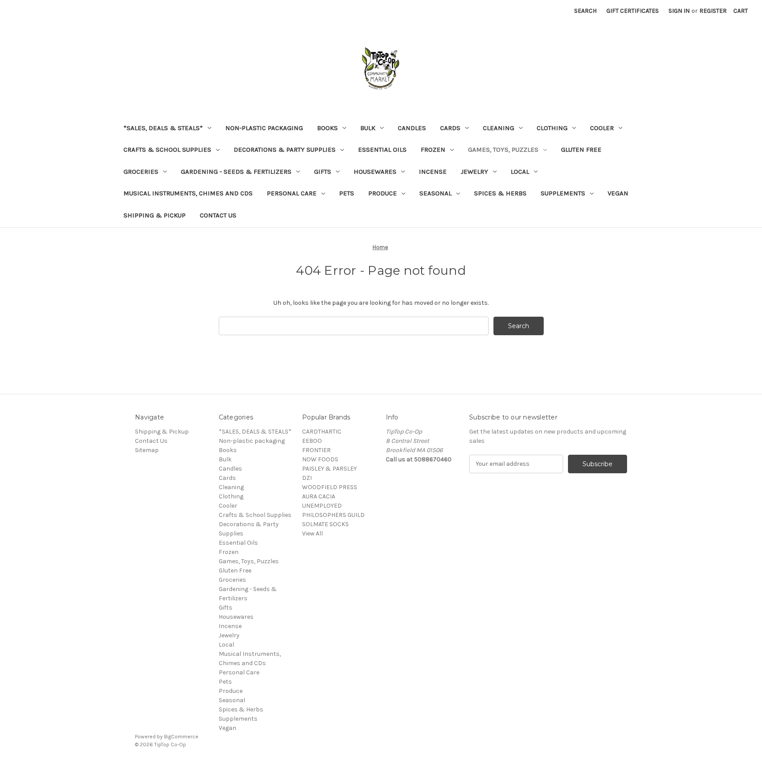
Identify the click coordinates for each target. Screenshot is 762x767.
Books (327, 128)
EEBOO (312, 441)
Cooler (602, 128)
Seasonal (435, 193)
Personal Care (292, 193)
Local (520, 172)
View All (312, 533)
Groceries (140, 172)
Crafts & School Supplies (167, 149)
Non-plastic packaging (264, 128)
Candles (412, 128)
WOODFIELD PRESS (329, 487)
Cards (450, 128)
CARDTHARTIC (321, 431)
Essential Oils (382, 149)
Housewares (375, 172)
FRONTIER (316, 450)
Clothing (552, 128)
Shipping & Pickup (154, 215)
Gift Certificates (632, 11)
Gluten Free (581, 149)
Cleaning (498, 128)
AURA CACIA (318, 496)
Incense (433, 172)
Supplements (563, 193)
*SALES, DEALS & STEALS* (163, 128)
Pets (346, 193)
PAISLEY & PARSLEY (329, 468)
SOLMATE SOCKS (325, 524)
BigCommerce (181, 736)
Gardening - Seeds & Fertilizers (236, 172)
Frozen (433, 149)
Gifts (322, 172)
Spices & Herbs (500, 193)
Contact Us (218, 215)
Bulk (367, 128)
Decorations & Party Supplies (285, 149)
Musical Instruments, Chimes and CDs (188, 193)
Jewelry (474, 172)
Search (585, 11)
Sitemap (147, 450)
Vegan (618, 193)
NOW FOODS (320, 459)
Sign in (679, 11)
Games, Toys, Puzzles (503, 149)
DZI (307, 478)
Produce (382, 193)
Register (713, 11)
